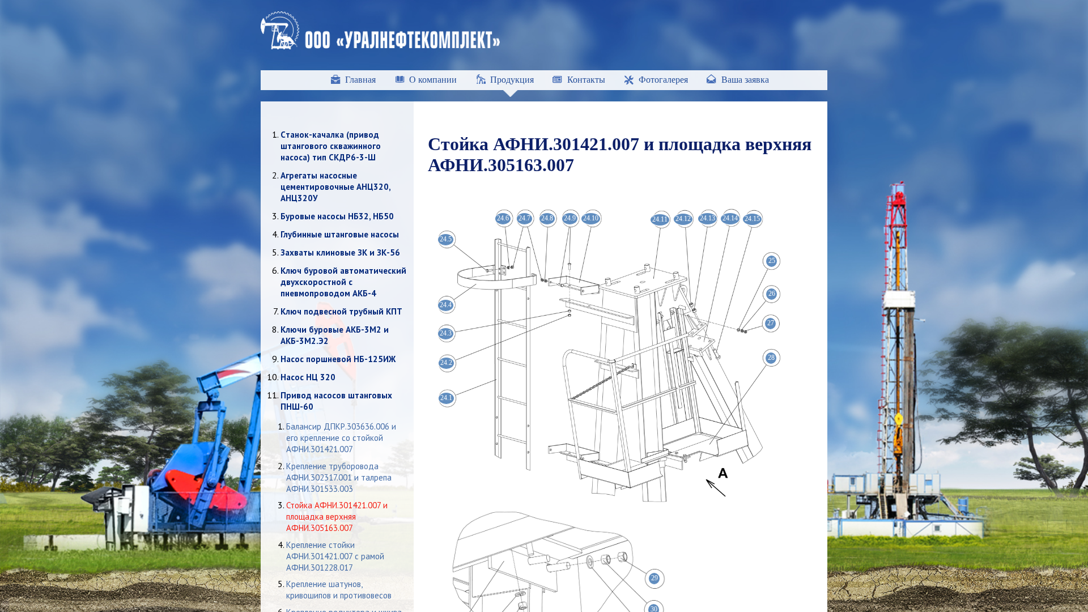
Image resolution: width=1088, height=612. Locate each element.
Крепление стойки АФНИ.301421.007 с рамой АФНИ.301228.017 (335, 556)
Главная (360, 79)
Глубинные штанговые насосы (339, 234)
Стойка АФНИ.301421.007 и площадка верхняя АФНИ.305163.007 (337, 516)
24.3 (446, 333)
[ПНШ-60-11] (606, 499)
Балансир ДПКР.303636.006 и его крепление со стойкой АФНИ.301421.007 (341, 437)
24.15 (752, 219)
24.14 (730, 218)
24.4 (446, 305)
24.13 (707, 218)
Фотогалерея (663, 79)
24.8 (547, 218)
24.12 (683, 219)
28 (771, 358)
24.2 (446, 363)
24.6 (503, 218)
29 (654, 578)
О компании (433, 79)
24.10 (590, 218)
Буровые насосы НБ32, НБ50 (337, 216)
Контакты (586, 79)
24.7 (524, 218)
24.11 (660, 219)
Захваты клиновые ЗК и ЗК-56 (340, 252)
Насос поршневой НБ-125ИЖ (338, 359)
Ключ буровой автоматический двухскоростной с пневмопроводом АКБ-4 (343, 282)
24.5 (446, 239)
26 (771, 294)
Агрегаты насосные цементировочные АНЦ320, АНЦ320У (335, 186)
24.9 (570, 218)
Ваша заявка (745, 79)
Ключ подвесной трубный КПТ (341, 311)
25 (771, 261)
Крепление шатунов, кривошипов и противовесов (339, 590)
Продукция (512, 79)
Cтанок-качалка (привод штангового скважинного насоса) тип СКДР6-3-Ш (330, 146)
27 (770, 323)
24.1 (446, 398)
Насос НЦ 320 (307, 377)
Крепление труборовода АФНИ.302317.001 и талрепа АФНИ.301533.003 (339, 477)
